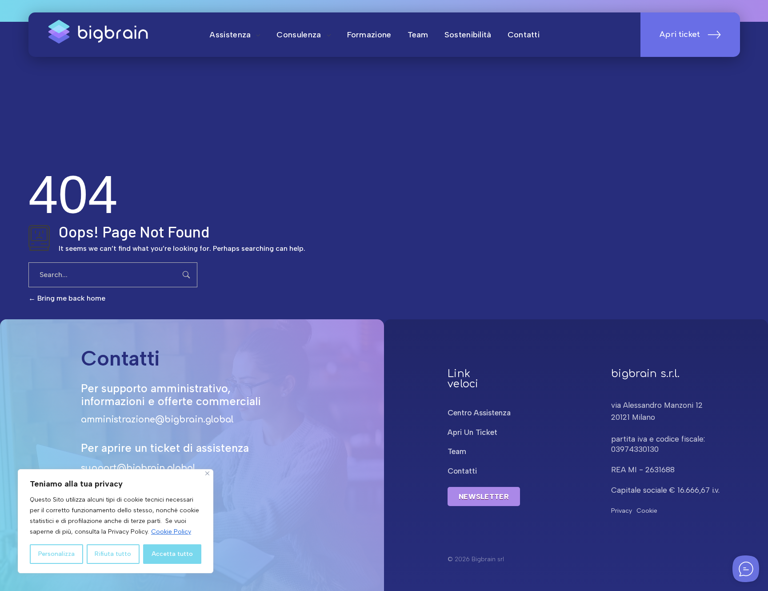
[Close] (207, 473)
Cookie (646, 511)
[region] (115, 521)
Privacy (621, 511)
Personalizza (56, 554)
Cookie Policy (171, 531)
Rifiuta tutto (113, 554)
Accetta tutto (172, 554)
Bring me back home (70, 298)
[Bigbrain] (100, 33)
